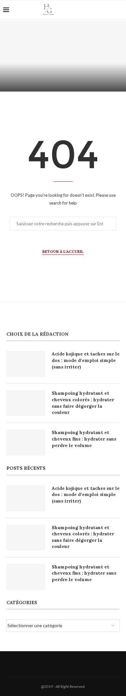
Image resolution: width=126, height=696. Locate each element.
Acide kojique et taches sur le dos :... (63, 81)
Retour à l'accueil (63, 251)
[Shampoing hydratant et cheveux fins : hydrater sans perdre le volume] (25, 442)
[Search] (108, 9)
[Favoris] (119, 10)
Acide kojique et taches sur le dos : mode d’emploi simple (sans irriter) (86, 360)
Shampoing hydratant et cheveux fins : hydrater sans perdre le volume (84, 438)
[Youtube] (98, 9)
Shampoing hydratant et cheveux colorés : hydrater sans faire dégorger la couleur (83, 402)
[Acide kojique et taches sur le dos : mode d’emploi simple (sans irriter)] (63, 56)
